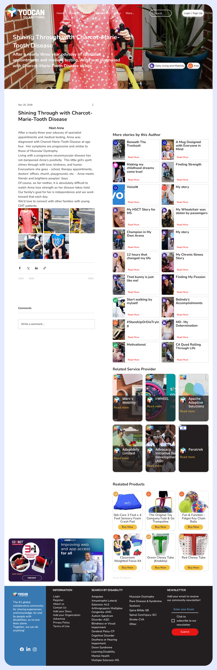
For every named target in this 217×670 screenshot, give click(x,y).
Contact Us (59, 607)
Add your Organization (66, 615)
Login (56, 596)
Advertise (59, 619)
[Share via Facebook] (19, 268)
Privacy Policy (61, 622)
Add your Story (62, 611)
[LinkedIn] (28, 649)
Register (58, 600)
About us (58, 604)
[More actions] (93, 105)
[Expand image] (30, 220)
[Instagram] (34, 649)
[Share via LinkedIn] (36, 268)
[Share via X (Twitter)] (28, 268)
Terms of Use (61, 626)
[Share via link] (44, 268)
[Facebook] (21, 649)
